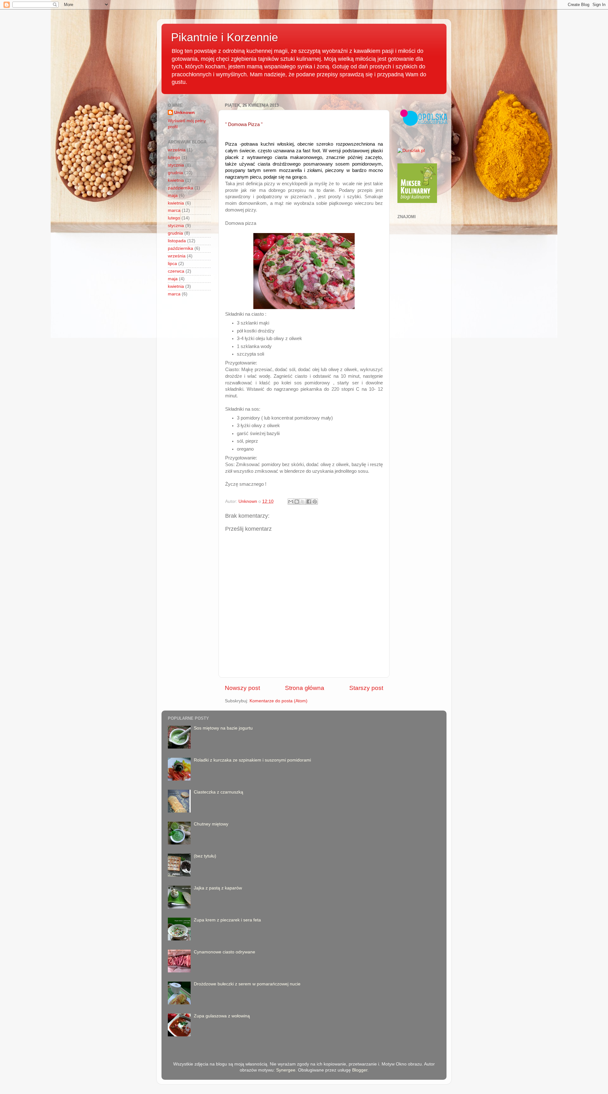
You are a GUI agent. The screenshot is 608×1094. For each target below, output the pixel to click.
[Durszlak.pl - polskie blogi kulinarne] (411, 150)
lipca (172, 263)
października (180, 188)
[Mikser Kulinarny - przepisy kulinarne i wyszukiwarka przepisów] (417, 201)
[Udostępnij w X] (303, 501)
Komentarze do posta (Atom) (278, 701)
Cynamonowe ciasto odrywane (224, 952)
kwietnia (176, 180)
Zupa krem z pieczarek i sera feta (227, 920)
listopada (177, 240)
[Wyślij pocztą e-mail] (291, 501)
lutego (174, 157)
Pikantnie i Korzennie (224, 37)
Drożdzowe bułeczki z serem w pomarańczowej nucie (247, 984)
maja (173, 195)
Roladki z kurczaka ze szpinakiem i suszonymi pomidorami (252, 760)
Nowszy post (242, 688)
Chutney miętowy (211, 824)
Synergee (285, 1070)
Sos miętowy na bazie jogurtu (223, 728)
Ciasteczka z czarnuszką (218, 792)
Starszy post (366, 688)
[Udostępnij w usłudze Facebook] (309, 501)
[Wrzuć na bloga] (297, 501)
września (177, 150)
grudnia (175, 172)
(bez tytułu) (205, 856)
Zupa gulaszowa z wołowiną (222, 1016)
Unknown (184, 112)
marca (174, 210)
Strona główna (304, 688)
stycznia (176, 165)
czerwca (176, 271)
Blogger (359, 1070)
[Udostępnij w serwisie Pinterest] (315, 501)
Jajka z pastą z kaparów (218, 888)
